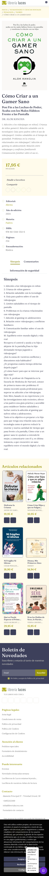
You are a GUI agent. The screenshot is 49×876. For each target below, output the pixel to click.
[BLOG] (23, 700)
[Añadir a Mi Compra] (7, 520)
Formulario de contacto (13, 810)
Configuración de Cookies (13, 733)
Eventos (5, 769)
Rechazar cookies (24, 864)
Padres (19, 12)
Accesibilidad (8, 756)
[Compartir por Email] (23, 190)
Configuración (25, 870)
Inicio (4, 10)
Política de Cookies (10, 729)
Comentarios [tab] (31, 261)
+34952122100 (9, 801)
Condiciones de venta (11, 719)
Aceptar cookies (24, 859)
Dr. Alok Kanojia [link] (13, 119)
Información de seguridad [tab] (24, 270)
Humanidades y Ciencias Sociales (25, 10)
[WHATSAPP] (36, 700)
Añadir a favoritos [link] (16, 179)
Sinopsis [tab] (15, 261)
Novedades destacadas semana (15, 773)
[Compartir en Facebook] (8, 190)
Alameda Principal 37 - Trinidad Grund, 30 (21, 796)
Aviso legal (6, 714)
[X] (17, 700)
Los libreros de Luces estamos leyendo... (19, 778)
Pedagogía (9, 12)
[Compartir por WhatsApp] (18, 190)
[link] (13, 520)
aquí (25, 852)
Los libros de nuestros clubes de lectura (19, 783)
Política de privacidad (11, 724)
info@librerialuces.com (13, 805)
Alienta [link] (9, 204)
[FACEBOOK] (4, 700)
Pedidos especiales (10, 746)
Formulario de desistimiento (14, 751)
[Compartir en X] (13, 190)
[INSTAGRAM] (11, 700)
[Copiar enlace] (29, 190)
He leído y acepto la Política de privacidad (27, 678)
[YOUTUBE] (29, 700)
